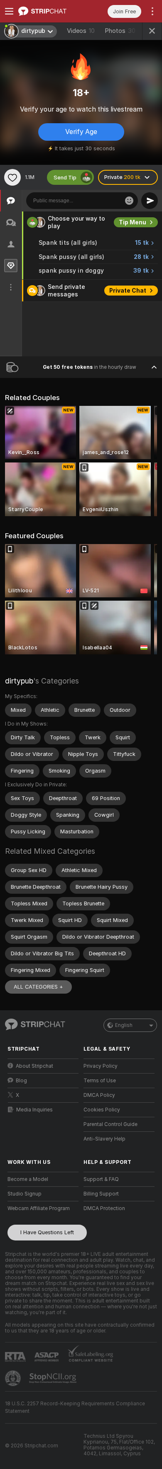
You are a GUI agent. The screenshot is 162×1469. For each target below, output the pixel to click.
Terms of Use (99, 1081)
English (124, 1025)
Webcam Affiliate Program (38, 1208)
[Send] (149, 200)
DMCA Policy (99, 1095)
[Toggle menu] (9, 11)
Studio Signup (24, 1194)
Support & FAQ (101, 1179)
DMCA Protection (104, 1208)
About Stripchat (34, 1066)
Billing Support (101, 1194)
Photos (120, 31)
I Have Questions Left (47, 1232)
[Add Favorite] (12, 177)
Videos (81, 31)
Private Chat (127, 290)
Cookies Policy (101, 1110)
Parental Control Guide (110, 1124)
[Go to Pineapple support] (13, 1378)
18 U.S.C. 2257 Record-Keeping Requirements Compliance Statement (75, 1407)
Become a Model (27, 1179)
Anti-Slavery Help (104, 1139)
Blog (21, 1081)
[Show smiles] (129, 201)
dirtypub (19, 680)
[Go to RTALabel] (16, 1357)
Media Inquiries (34, 1110)
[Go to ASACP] (47, 1357)
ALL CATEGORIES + (38, 987)
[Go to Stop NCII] (53, 1378)
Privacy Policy (100, 1066)
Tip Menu (132, 222)
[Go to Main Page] (49, 11)
